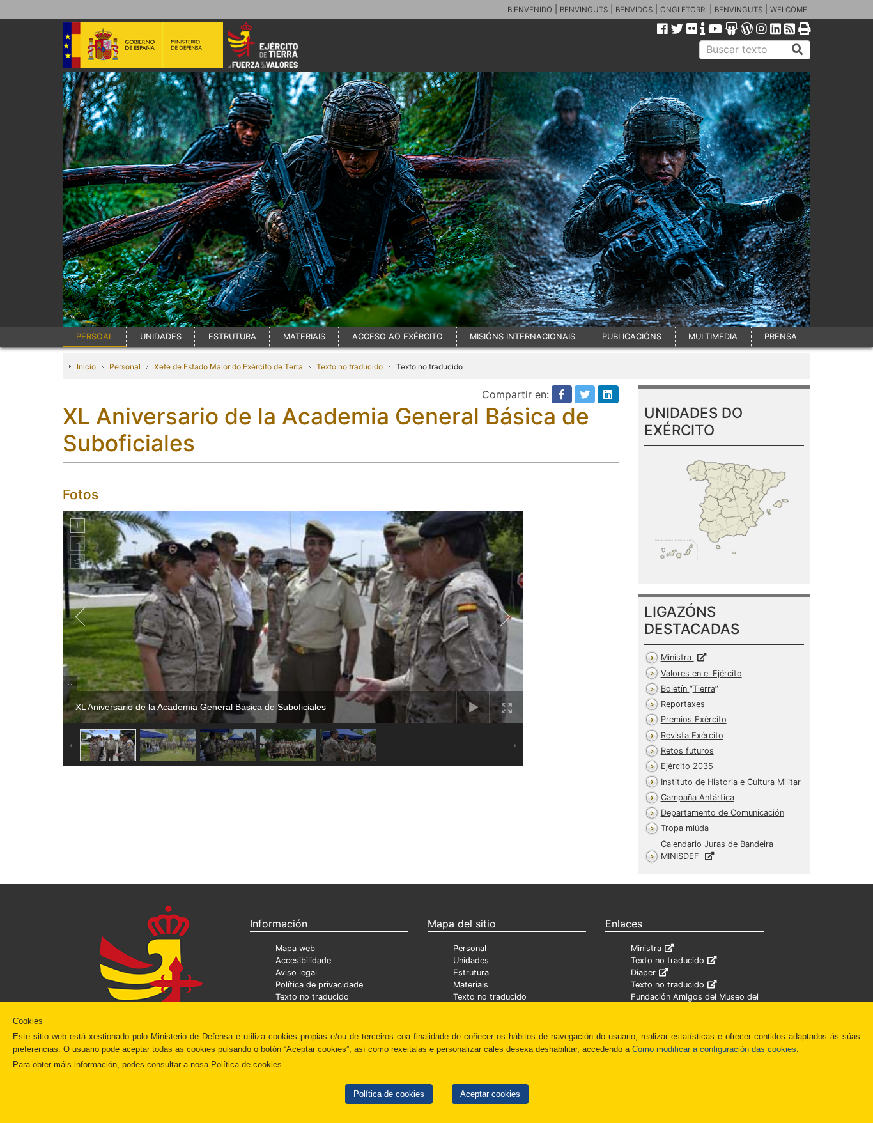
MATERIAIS (304, 336)
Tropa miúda (685, 828)
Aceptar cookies (490, 1094)
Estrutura (471, 972)
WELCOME (788, 9)
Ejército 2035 (687, 766)
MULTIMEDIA (713, 336)
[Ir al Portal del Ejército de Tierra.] (277, 44)
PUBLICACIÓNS (631, 336)
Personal (125, 366)
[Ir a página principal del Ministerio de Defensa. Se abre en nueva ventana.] (143, 44)
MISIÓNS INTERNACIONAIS (522, 336)
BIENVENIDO (529, 9)
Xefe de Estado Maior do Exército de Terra (228, 366)
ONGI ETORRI (683, 9)
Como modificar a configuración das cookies (714, 1049)
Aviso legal (296, 972)
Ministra (677, 657)
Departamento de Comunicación (722, 812)
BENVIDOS (634, 9)
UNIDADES (161, 336)
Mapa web (295, 948)
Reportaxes (683, 704)
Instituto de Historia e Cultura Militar (731, 782)
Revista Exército (692, 735)
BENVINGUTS (584, 9)
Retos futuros (687, 750)
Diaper (643, 972)
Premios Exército (694, 719)
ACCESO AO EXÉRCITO (397, 336)
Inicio (86, 366)
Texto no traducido (349, 366)
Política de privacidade (319, 984)
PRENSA (780, 336)
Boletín (688, 688)
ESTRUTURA (232, 336)
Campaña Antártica (697, 797)
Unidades (471, 960)
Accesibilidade (303, 960)
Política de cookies (388, 1094)
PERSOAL (94, 336)
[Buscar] (797, 49)
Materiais (470, 984)
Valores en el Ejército (701, 673)
